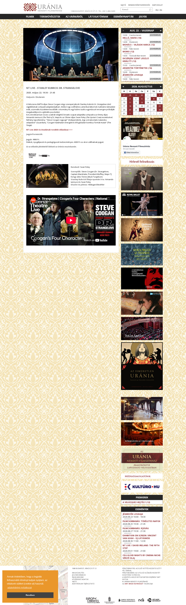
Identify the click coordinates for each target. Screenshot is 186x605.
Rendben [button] (30, 595)
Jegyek (143, 16)
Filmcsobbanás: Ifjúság (136, 528)
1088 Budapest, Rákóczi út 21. (84, 11)
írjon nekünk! (78, 577)
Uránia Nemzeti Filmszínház (136, 146)
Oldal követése (132, 153)
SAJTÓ (123, 5)
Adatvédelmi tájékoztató (83, 584)
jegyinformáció (79, 575)
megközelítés (78, 573)
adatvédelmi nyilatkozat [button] (19, 587)
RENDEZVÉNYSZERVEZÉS (139, 5)
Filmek (30, 16)
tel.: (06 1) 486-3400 (106, 11)
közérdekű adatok (80, 579)
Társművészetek (50, 16)
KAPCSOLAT (157, 5)
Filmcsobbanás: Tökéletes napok (141, 521)
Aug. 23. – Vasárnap (142, 30)
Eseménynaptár (124, 16)
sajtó (74, 581)
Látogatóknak (98, 16)
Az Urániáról (74, 16)
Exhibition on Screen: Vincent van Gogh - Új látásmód (140, 537)
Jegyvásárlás (155, 35)
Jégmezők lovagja (133, 514)
